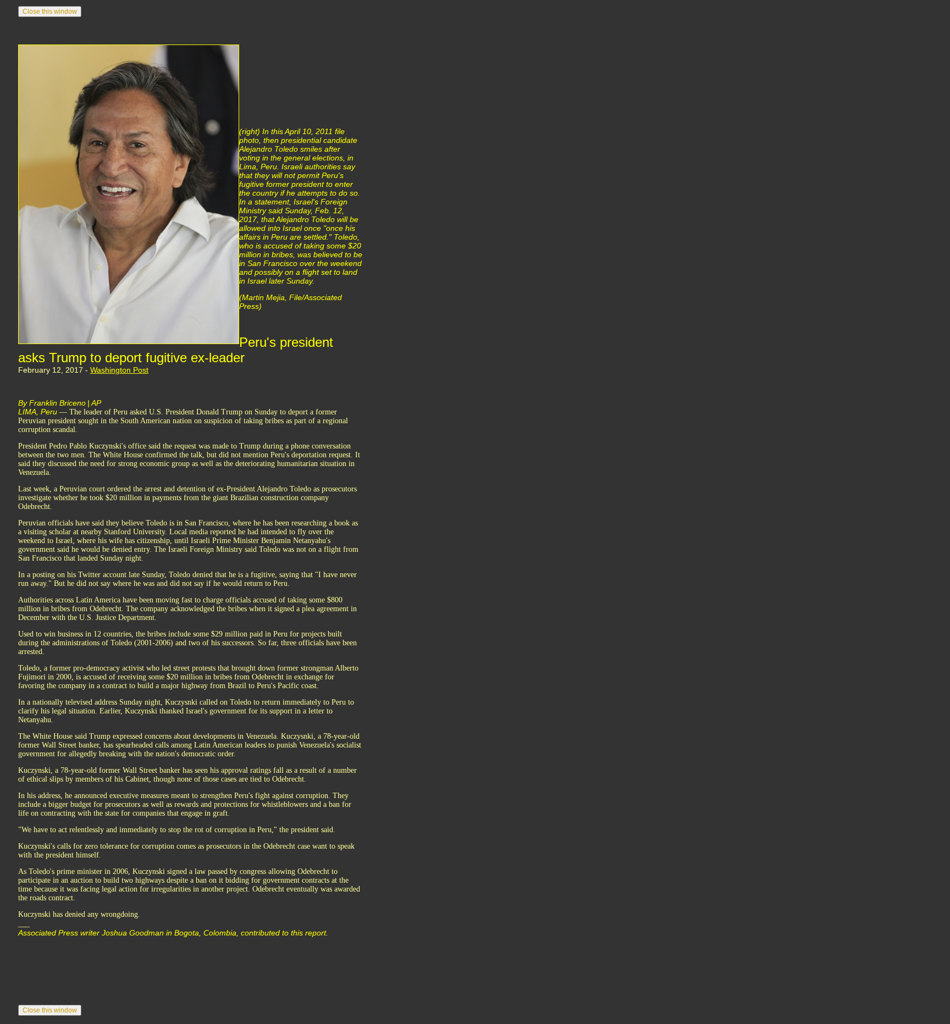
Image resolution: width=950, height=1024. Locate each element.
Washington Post (119, 370)
